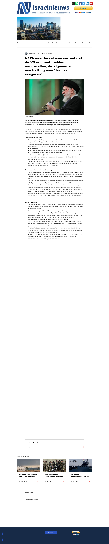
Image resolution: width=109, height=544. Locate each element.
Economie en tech (61, 42)
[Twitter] (83, 3)
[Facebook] (80, 3)
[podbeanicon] (73, 3)
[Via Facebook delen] (25, 442)
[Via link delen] (37, 442)
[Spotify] (76, 3)
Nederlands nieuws (40, 42)
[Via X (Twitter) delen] (29, 442)
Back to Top (2, 537)
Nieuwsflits (50, 42)
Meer (83, 42)
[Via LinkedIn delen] (33, 442)
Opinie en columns (73, 42)
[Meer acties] (83, 54)
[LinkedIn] (87, 3)
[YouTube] (91, 3)
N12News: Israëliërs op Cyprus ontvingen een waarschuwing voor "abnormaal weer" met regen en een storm (28, 475)
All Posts (19, 42)
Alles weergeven (88, 456)
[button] (90, 42)
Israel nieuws (28, 42)
